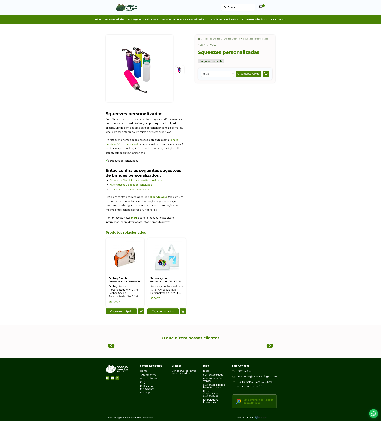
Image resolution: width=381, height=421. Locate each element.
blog (134, 217)
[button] (248, 74)
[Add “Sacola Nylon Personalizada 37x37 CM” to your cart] (183, 311)
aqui (164, 197)
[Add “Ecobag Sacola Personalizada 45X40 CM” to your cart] (141, 311)
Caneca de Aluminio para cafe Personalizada (136, 180)
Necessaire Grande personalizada (129, 189)
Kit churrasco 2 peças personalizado (131, 184)
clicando (155, 197)
